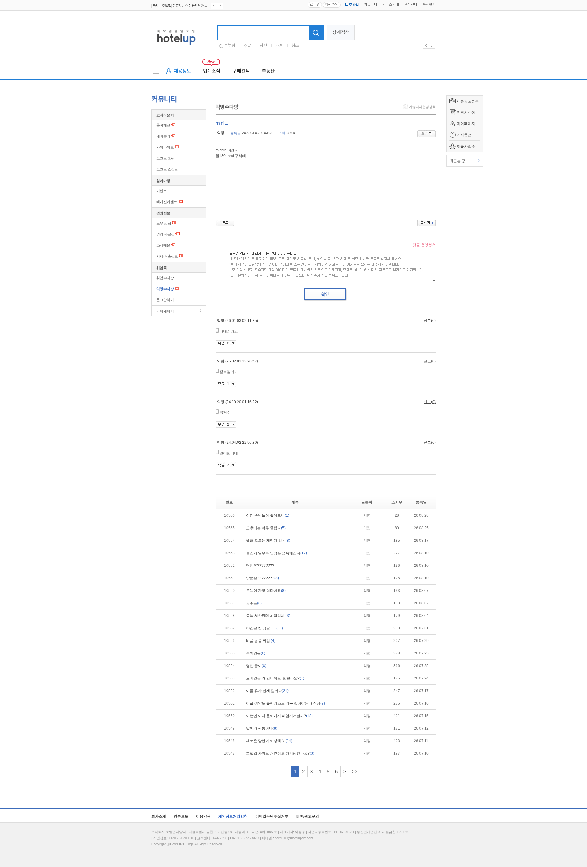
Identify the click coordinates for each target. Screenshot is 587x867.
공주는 (254, 603)
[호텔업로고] (176, 46)
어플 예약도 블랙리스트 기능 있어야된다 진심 (285, 703)
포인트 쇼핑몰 (167, 169)
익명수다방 (165, 289)
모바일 (354, 5)
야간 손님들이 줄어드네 (267, 515)
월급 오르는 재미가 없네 (268, 540)
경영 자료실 (165, 234)
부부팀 (229, 45)
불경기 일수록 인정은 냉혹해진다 (276, 553)
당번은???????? (260, 565)
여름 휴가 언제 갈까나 (267, 691)
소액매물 (163, 245)
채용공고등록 (468, 101)
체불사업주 (466, 146)
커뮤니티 (370, 5)
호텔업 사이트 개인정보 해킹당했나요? (280, 753)
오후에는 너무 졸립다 (266, 528)
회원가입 (331, 5)
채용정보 (182, 71)
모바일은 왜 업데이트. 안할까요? (275, 678)
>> (354, 771)
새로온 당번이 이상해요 (269, 741)
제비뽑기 (163, 136)
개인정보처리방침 (233, 816)
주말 (247, 45)
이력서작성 (466, 112)
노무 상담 (163, 223)
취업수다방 (165, 278)
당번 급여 (256, 666)
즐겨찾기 (429, 5)
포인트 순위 (165, 158)
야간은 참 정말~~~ (264, 628)
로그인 (315, 5)
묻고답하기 (165, 300)
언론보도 (181, 816)
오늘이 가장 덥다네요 (266, 590)
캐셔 (279, 45)
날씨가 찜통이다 (261, 728)
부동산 (268, 71)
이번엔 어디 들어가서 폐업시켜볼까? (279, 716)
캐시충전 (464, 135)
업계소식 (211, 71)
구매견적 (240, 71)
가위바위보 (165, 147)
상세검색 (340, 32)
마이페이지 (466, 124)
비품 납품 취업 (260, 641)
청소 (295, 45)
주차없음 (255, 653)
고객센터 (410, 5)
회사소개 (158, 816)
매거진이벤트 (166, 202)
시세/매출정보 (167, 256)
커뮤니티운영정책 (422, 107)
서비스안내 (390, 5)
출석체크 (163, 125)
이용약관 (203, 816)
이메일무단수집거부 (271, 816)
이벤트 (161, 191)
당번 (263, 45)
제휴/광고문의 (307, 816)
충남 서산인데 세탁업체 (268, 616)
